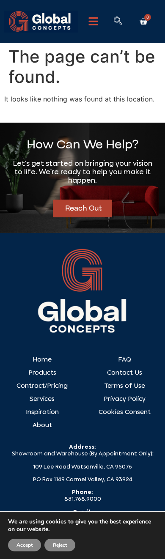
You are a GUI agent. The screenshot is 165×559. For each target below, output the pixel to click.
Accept (24, 545)
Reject (60, 545)
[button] (93, 22)
